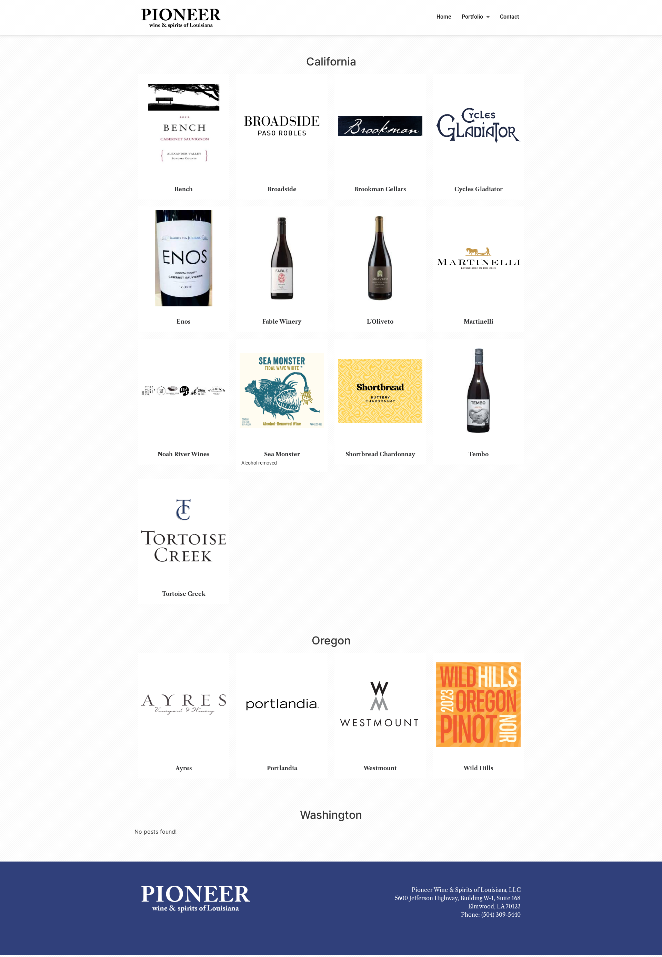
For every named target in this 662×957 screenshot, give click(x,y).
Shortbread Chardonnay (380, 454)
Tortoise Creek (183, 593)
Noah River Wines (184, 454)
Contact (509, 16)
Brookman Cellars (380, 189)
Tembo (479, 454)
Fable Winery (281, 321)
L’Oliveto (380, 321)
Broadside (282, 189)
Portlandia (282, 768)
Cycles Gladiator (478, 189)
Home (444, 16)
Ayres (183, 768)
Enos (184, 321)
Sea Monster (282, 454)
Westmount (380, 768)
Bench (183, 189)
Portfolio (472, 16)
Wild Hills (478, 768)
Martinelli (478, 321)
